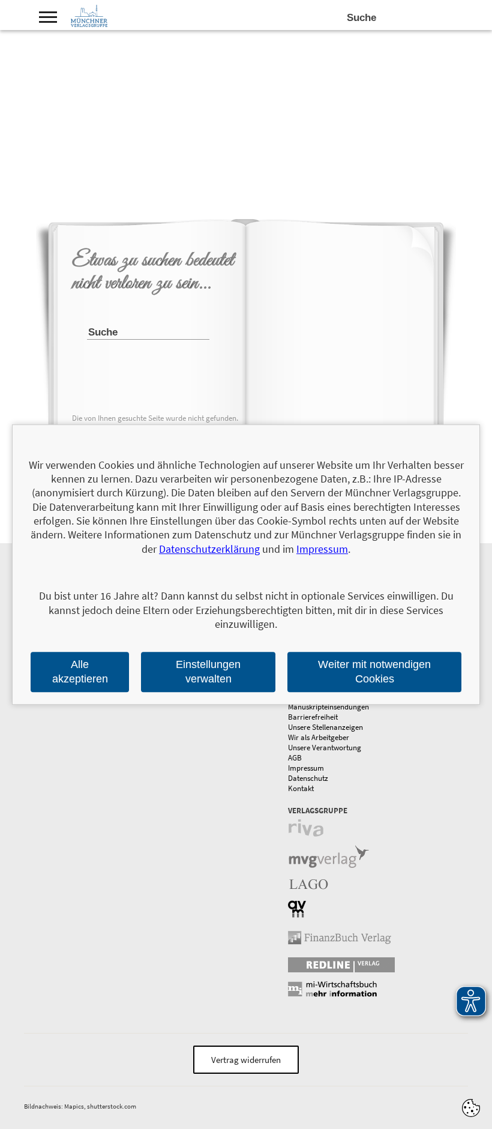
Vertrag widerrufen (246, 1059)
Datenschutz (308, 778)
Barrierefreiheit (313, 717)
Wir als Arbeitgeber (318, 737)
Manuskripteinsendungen (328, 707)
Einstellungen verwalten (208, 672)
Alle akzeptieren (80, 672)
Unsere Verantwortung (324, 747)
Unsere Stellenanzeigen (325, 727)
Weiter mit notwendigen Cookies (374, 672)
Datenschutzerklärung (209, 549)
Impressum (306, 768)
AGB (295, 758)
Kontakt (301, 788)
